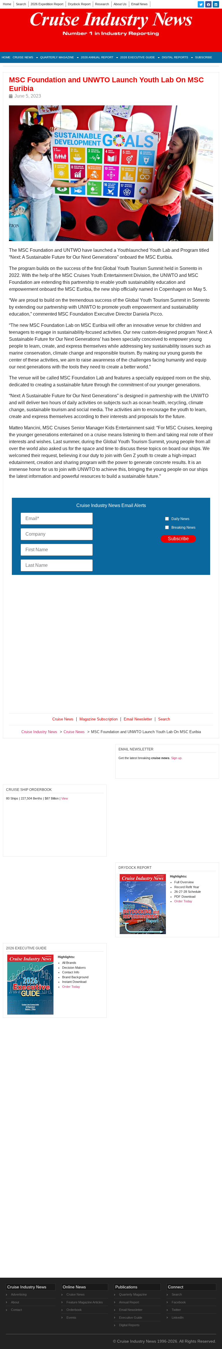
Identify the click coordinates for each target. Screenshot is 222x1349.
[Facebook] (208, 4)
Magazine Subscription (98, 719)
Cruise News (23, 57)
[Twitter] (201, 4)
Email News (139, 4)
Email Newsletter (138, 719)
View (64, 798)
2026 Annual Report (97, 57)
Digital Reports (175, 57)
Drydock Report (79, 4)
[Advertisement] (111, 645)
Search (21, 4)
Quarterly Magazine (57, 57)
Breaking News (183, 528)
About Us (120, 4)
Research (102, 4)
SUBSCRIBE (203, 57)
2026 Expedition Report (47, 4)
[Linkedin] (216, 4)
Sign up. (176, 758)
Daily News (180, 519)
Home (7, 4)
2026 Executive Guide (137, 57)
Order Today (183, 901)
